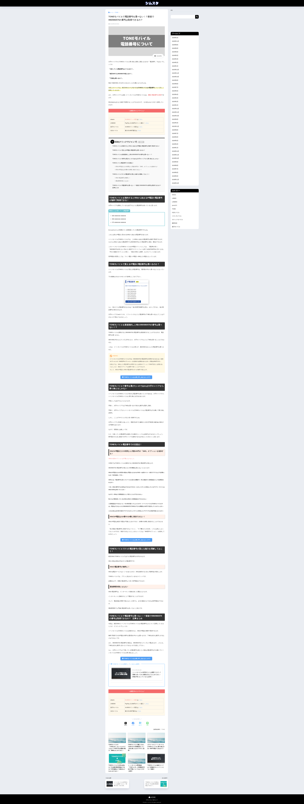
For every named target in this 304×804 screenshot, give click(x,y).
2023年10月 (175, 76)
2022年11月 (175, 112)
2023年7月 (175, 87)
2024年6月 (175, 52)
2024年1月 (175, 66)
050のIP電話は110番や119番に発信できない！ (129, 169)
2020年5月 (175, 140)
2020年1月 (175, 147)
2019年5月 (175, 176)
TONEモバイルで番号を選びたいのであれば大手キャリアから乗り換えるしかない (135, 158)
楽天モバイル (176, 226)
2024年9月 (175, 48)
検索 (197, 17)
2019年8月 (175, 165)
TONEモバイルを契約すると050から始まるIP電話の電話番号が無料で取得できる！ (136, 146)
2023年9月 (175, 80)
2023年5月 (175, 91)
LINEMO (174, 202)
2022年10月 (175, 116)
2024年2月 (175, 62)
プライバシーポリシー (152, 800)
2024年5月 (175, 55)
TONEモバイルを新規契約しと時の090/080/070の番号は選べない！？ (132, 154)
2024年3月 (175, 59)
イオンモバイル (176, 216)
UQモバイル (175, 212)
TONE (163, 729)
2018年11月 (175, 179)
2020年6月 (175, 137)
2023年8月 (175, 84)
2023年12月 (175, 69)
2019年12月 (175, 151)
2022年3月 (175, 123)
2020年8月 (175, 130)
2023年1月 (175, 105)
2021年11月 (175, 126)
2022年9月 (175, 119)
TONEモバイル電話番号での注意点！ (123, 163)
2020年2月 (175, 144)
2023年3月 (175, 98)
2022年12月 (175, 108)
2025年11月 (175, 41)
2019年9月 (175, 162)
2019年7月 (175, 169)
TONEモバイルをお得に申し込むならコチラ (137, 377)
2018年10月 (175, 183)
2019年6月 (175, 172)
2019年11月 (175, 154)
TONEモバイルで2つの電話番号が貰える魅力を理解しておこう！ (131, 174)
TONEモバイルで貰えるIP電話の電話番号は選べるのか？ (128, 150)
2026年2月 (175, 37)
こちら (140, 119)
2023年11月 (175, 73)
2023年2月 (175, 101)
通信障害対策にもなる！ (123, 181)
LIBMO (174, 198)
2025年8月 (175, 44)
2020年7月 (175, 133)
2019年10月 (175, 158)
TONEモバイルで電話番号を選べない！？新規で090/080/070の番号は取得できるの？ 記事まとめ (137, 186)
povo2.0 (174, 205)
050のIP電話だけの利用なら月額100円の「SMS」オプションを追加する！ (137, 166)
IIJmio (174, 194)
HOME (153, 797)
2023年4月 (175, 94)
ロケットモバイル (177, 219)
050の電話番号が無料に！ (123, 177)
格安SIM (174, 223)
